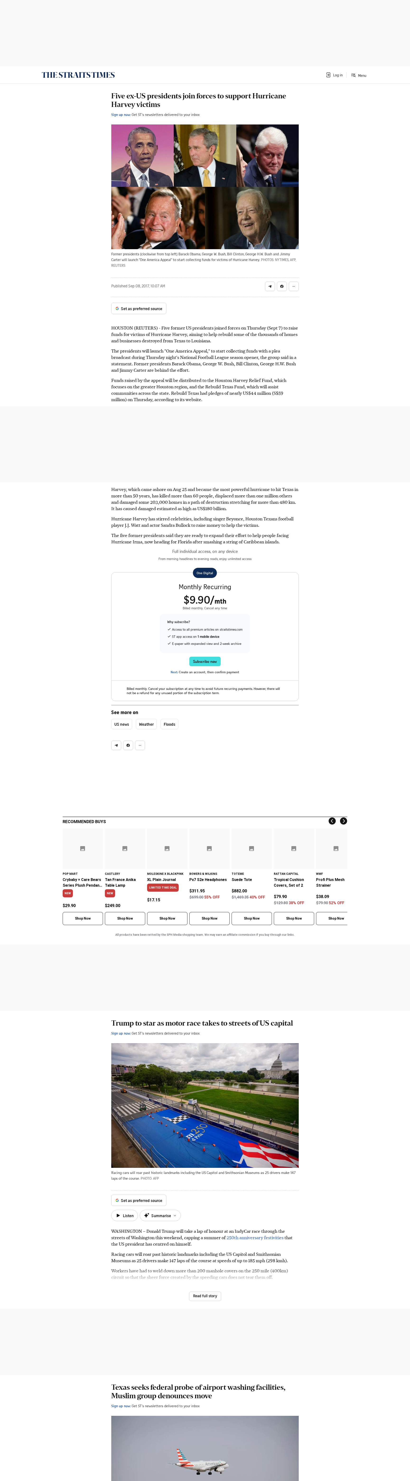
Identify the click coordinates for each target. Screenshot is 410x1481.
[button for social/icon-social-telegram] (270, 286)
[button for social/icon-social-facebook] (282, 286)
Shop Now (83, 918)
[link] (78, 75)
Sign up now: (121, 114)
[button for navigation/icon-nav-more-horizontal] (294, 286)
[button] (334, 75)
